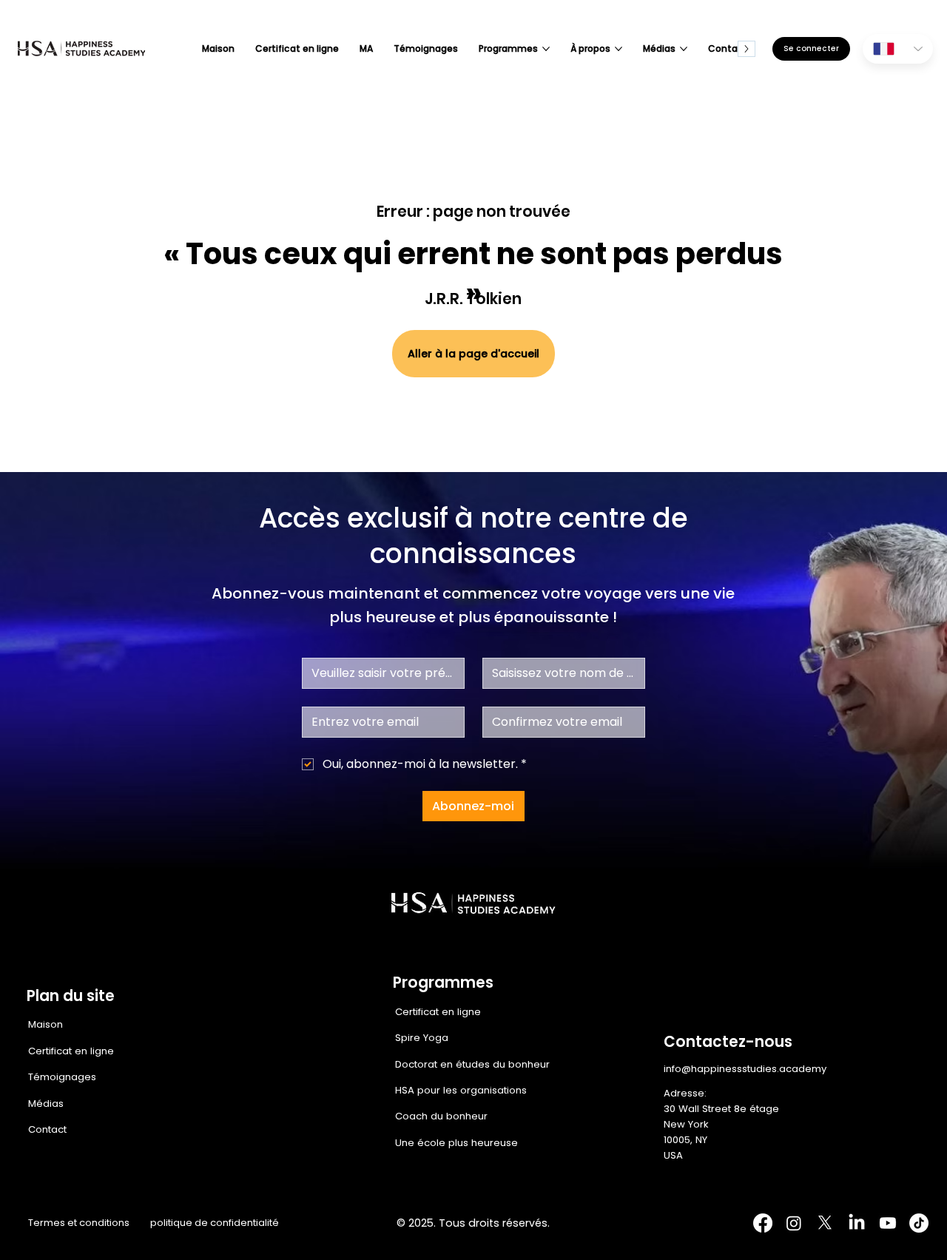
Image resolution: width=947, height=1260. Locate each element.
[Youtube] (887, 1223)
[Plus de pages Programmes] (546, 49)
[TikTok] (919, 1223)
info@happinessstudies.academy (745, 1069)
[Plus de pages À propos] (618, 49)
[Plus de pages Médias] (683, 49)
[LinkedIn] (856, 1223)
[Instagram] (793, 1223)
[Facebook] (762, 1223)
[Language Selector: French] (898, 49)
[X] (825, 1223)
